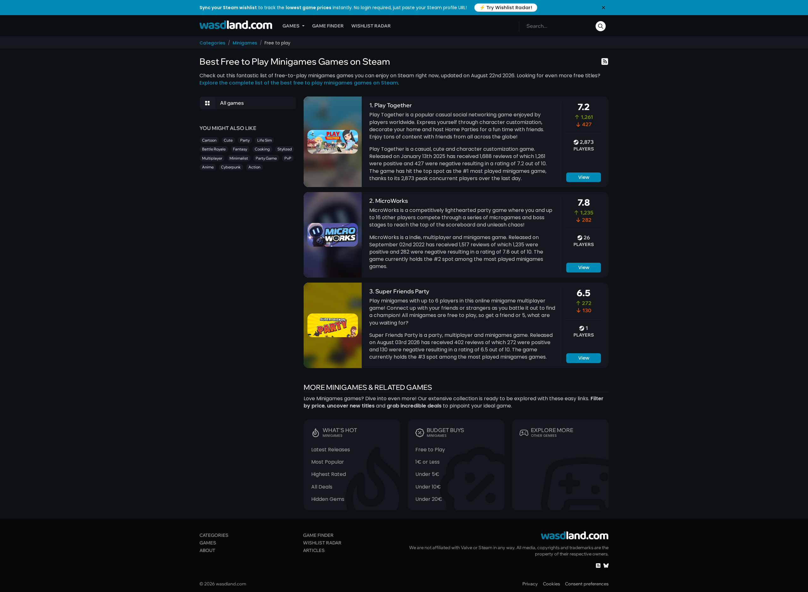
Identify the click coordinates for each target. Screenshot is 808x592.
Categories (212, 43)
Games (291, 25)
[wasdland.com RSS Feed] (598, 565)
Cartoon (209, 140)
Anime (208, 167)
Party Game (266, 158)
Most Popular (327, 462)
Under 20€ (428, 499)
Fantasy (240, 149)
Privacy (530, 583)
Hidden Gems (327, 499)
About (207, 550)
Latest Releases (330, 449)
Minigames (245, 43)
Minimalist (238, 158)
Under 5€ (427, 474)
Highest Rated (328, 474)
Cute (228, 140)
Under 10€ (428, 486)
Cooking (262, 149)
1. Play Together (390, 105)
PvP (287, 158)
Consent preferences (587, 583)
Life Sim (264, 140)
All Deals (321, 486)
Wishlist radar (371, 25)
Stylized (284, 149)
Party (245, 140)
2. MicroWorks (388, 200)
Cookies (551, 583)
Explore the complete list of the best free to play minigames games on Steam (298, 82)
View (583, 177)
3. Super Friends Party (399, 291)
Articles (314, 550)
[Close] (603, 8)
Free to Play (430, 449)
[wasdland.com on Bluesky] (606, 565)
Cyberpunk (231, 167)
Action (254, 167)
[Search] (600, 26)
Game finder (328, 25)
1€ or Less (427, 462)
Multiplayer (212, 158)
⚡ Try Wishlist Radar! (505, 7)
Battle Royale (214, 149)
